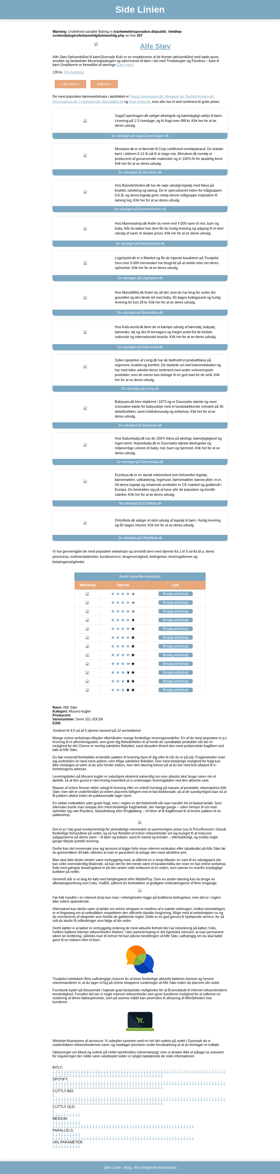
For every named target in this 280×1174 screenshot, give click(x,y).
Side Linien (140, 9)
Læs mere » (70, 84)
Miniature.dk (174, 96)
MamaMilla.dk (112, 102)
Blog (127, 1167)
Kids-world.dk (139, 102)
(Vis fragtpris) (74, 72)
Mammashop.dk (64, 102)
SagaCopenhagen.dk (146, 96)
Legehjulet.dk (89, 102)
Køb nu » (104, 84)
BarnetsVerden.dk (199, 96)
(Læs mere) (125, 65)
